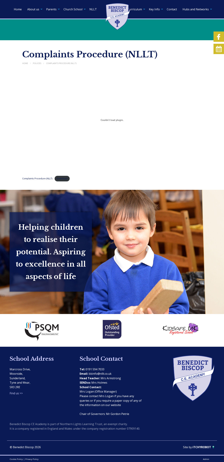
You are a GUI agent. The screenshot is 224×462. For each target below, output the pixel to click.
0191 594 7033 (95, 369)
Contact (172, 9)
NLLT (93, 9)
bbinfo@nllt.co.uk (100, 374)
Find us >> (16, 393)
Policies (37, 63)
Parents (51, 9)
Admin (206, 459)
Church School (73, 9)
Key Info (154, 9)
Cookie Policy (16, 459)
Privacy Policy (31, 459)
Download (62, 178)
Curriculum (134, 9)
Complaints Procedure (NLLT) (61, 63)
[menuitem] (17, 9)
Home (18, 9)
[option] (44, 330)
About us (33, 9)
